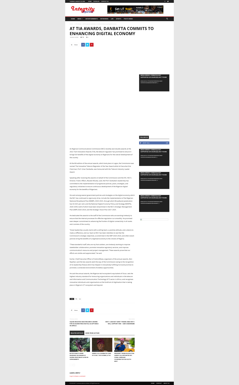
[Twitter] (168, 1)
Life (112, 19)
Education (73, 351)
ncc (80, 299)
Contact (159, 383)
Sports (118, 19)
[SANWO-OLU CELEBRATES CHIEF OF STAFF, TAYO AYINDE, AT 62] (102, 345)
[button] (167, 19)
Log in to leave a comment (77, 376)
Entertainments (92, 19)
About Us (166, 383)
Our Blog (96, 1)
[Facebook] (164, 1)
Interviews (104, 19)
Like (167, 143)
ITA (76, 299)
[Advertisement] (102, 137)
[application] (154, 82)
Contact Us (104, 1)
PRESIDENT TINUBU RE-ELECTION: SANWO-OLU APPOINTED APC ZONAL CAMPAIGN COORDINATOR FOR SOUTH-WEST (124, 357)
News (79, 19)
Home (90, 1)
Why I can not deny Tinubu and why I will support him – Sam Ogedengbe (120, 323)
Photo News (128, 19)
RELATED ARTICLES (77, 333)
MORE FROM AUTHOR (92, 333)
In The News (78, 24)
